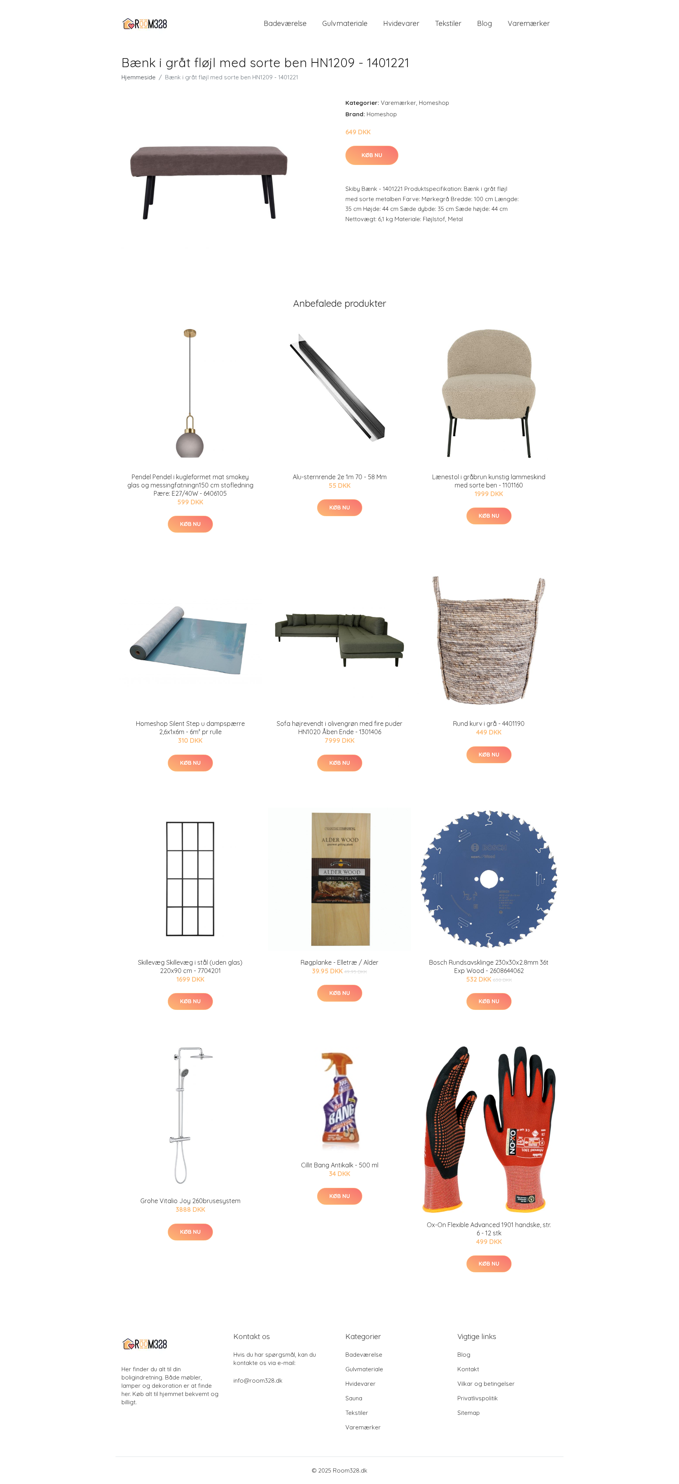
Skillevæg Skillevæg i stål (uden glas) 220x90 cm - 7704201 (190, 966)
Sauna (353, 1398)
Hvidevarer (401, 23)
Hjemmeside (138, 77)
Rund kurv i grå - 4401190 (489, 723)
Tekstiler (448, 23)
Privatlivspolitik (477, 1398)
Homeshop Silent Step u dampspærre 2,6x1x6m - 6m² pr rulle (190, 728)
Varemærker (529, 23)
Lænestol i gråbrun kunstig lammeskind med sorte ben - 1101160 (488, 481)
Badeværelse (285, 23)
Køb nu (372, 155)
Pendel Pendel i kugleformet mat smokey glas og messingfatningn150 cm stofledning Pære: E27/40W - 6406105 (190, 485)
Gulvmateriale (344, 23)
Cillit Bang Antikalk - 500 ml (339, 1165)
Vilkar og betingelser (486, 1383)
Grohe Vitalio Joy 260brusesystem (190, 1201)
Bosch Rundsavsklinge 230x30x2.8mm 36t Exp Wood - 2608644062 (489, 966)
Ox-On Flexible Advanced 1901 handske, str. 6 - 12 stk (489, 1229)
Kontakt (468, 1369)
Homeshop (434, 102)
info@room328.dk (258, 1380)
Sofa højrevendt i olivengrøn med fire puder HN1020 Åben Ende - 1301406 (339, 728)
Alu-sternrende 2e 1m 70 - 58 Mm (340, 477)
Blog (484, 23)
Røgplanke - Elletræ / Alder (339, 962)
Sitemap (468, 1412)
